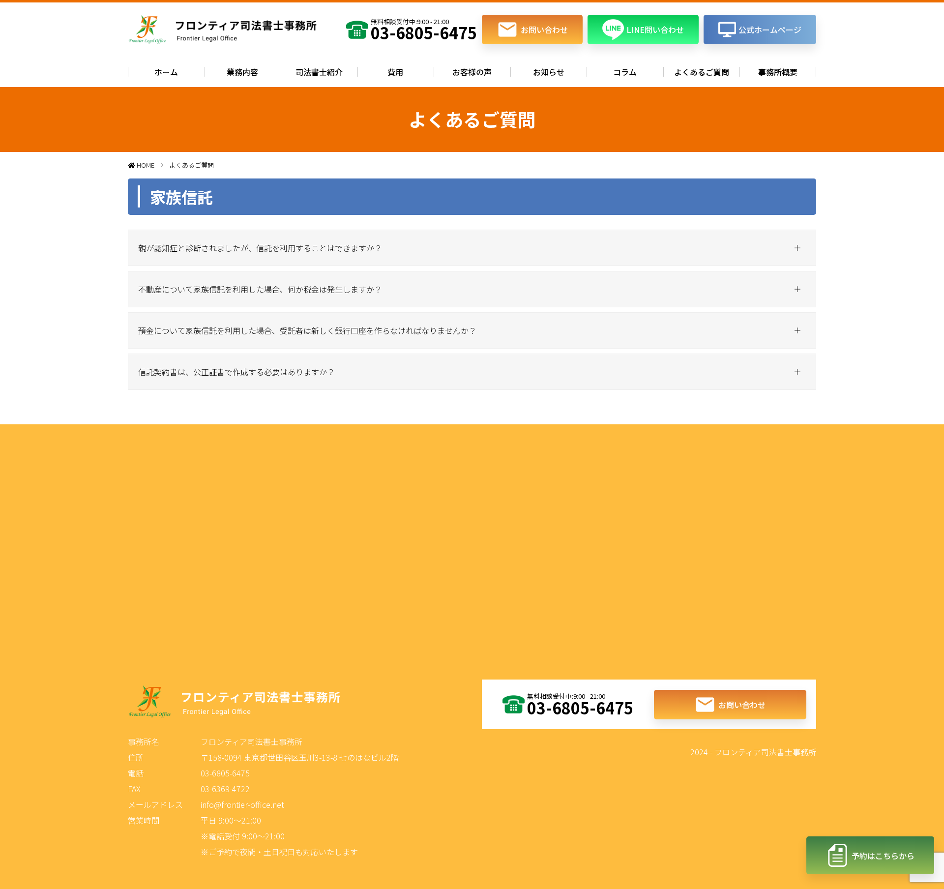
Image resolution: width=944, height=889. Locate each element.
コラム (625, 72)
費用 (395, 72)
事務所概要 (777, 72)
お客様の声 (472, 72)
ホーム (166, 72)
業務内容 (242, 72)
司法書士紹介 (319, 72)
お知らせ (548, 72)
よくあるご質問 (701, 72)
